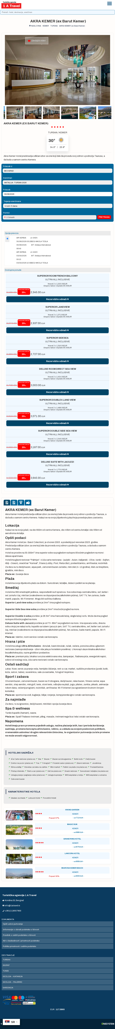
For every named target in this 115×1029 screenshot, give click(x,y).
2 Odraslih (10, 217)
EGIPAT (6, 965)
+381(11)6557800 (66, 3)
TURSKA (52, 132)
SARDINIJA (8, 987)
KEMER (63, 132)
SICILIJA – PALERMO (12, 982)
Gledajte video (38, 40)
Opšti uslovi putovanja (13, 924)
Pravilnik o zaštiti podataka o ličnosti (19, 935)
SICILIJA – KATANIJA (13, 976)
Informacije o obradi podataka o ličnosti (21, 929)
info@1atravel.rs (65, 7)
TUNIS (6, 971)
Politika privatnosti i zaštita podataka (19, 946)
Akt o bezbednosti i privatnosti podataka (21, 941)
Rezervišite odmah (56, 299)
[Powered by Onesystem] (108, 1024)
